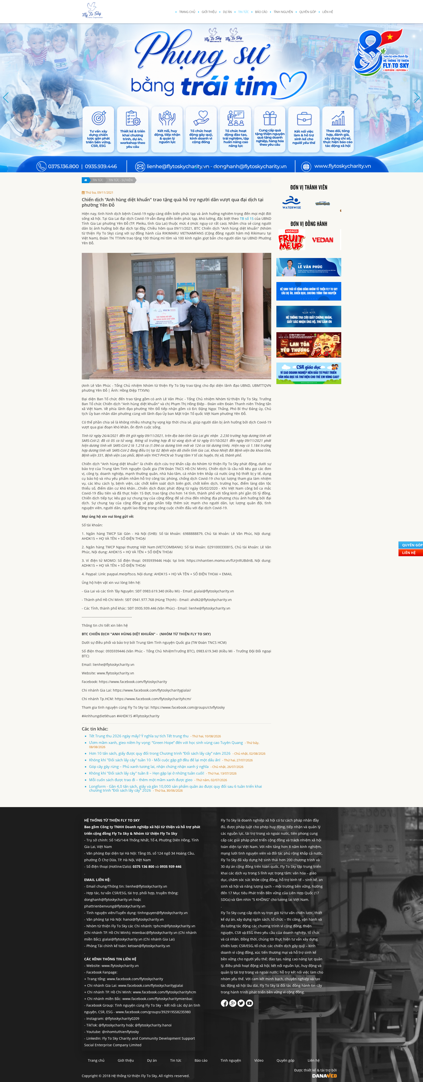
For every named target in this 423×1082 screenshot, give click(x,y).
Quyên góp (307, 12)
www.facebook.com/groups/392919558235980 (153, 1012)
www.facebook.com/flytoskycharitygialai (150, 985)
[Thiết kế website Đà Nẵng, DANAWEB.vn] (324, 1075)
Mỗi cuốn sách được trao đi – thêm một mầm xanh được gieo (158, 779)
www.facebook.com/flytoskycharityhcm (164, 992)
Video (258, 1060)
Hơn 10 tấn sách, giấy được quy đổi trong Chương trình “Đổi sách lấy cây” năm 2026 (177, 753)
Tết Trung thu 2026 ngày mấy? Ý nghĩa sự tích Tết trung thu (155, 735)
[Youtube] (249, 1002)
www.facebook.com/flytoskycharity (135, 978)
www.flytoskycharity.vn (120, 965)
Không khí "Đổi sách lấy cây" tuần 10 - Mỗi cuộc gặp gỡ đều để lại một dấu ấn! (171, 759)
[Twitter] (241, 1002)
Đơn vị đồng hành (309, 224)
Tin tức (243, 12)
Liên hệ (327, 12)
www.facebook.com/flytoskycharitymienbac (157, 998)
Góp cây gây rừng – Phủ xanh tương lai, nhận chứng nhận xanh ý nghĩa (166, 766)
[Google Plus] (232, 1002)
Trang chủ (187, 12)
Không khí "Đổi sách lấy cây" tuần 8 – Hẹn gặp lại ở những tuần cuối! (162, 773)
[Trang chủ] (85, 180)
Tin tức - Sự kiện (121, 180)
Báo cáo (261, 12)
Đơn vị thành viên (308, 187)
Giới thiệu (209, 12)
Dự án (227, 12)
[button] (196, 168)
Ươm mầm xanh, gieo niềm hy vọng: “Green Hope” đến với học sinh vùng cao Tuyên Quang (174, 744)
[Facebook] (224, 1002)
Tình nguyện (283, 12)
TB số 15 (247, 218)
